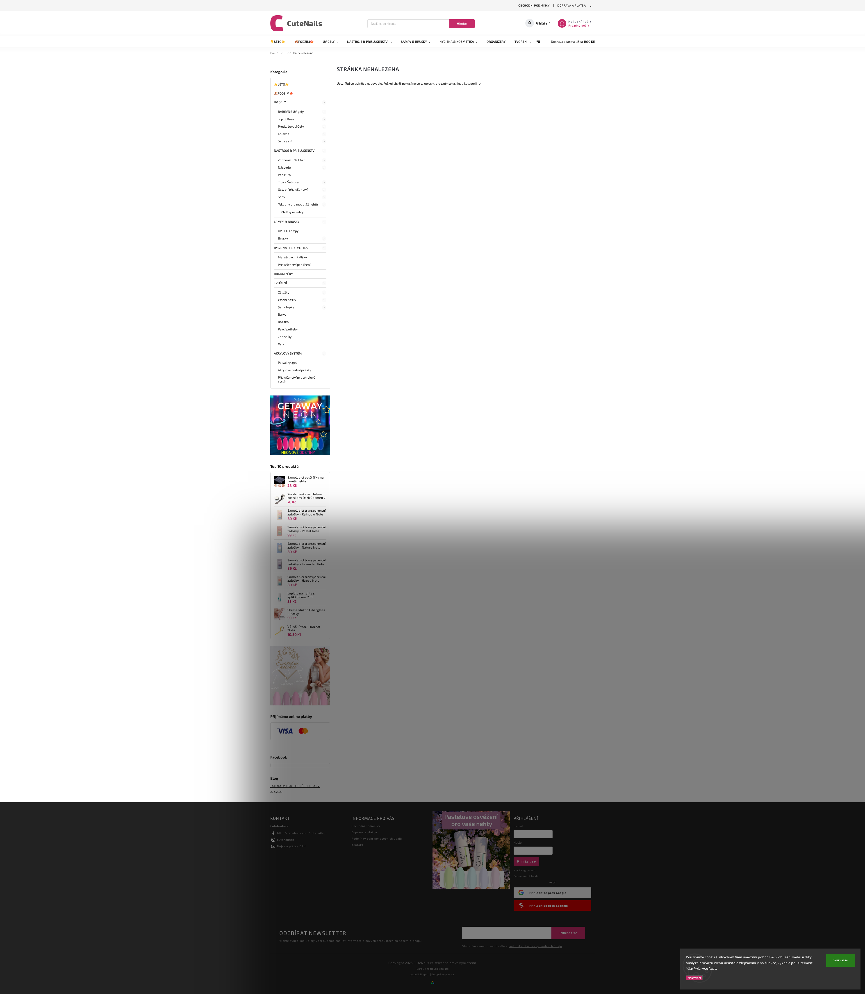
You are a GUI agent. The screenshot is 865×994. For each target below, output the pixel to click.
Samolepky (286, 307)
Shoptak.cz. (447, 974)
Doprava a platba (571, 5)
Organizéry (283, 274)
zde (713, 968)
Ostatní (283, 344)
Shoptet (424, 974)
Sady (281, 197)
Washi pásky (287, 300)
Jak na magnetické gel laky (295, 786)
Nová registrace (524, 870)
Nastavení (694, 978)
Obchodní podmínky (534, 5)
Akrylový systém (288, 353)
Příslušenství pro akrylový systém (296, 379)
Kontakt (357, 845)
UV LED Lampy (288, 231)
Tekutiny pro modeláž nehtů (298, 204)
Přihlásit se (526, 861)
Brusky (283, 238)
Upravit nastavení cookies (432, 968)
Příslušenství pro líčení (294, 265)
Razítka (283, 322)
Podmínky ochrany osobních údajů (376, 838)
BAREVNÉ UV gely (291, 111)
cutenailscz (285, 839)
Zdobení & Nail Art (291, 160)
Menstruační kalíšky (292, 257)
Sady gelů (285, 141)
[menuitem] (280, 41)
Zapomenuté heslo (526, 875)
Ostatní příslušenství (292, 189)
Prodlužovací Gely (291, 126)
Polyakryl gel (287, 362)
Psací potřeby (288, 329)
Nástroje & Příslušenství (295, 150)
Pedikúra (284, 175)
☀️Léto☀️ (281, 84)
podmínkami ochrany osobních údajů (535, 946)
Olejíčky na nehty (292, 212)
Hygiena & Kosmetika (291, 248)
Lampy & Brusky (286, 222)
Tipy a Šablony (288, 182)
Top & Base (286, 119)
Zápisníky (284, 337)
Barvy (282, 314)
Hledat (462, 23)
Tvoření (280, 283)
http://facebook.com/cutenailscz (302, 833)
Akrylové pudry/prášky (294, 370)
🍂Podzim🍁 (283, 93)
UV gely (280, 102)
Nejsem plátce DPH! (292, 846)
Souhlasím (840, 960)
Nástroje (284, 167)
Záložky (283, 292)
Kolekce (283, 134)
